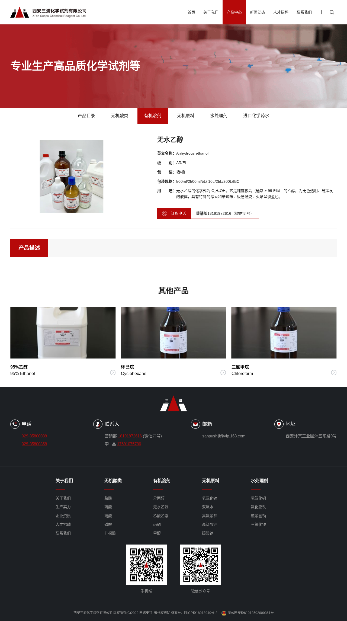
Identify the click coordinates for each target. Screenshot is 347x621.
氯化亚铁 (258, 507)
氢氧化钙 (258, 498)
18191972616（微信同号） (225, 213)
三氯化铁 (258, 524)
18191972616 (130, 436)
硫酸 (108, 507)
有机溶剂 (152, 115)
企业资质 (63, 516)
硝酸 (108, 516)
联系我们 (304, 12)
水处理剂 (218, 115)
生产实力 (63, 507)
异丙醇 (159, 498)
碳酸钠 (207, 533)
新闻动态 (257, 12)
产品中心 (234, 12)
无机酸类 (119, 115)
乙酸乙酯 (160, 516)
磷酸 (108, 524)
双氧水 (207, 507)
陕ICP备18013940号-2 (200, 613)
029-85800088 (34, 436)
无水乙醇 (160, 507)
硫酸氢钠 (258, 516)
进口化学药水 (256, 115)
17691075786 (129, 443)
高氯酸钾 (209, 516)
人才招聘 (280, 12)
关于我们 (211, 12)
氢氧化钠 (209, 498)
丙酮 (157, 524)
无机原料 (185, 115)
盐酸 (108, 498)
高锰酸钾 (209, 524)
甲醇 (157, 533)
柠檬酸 (110, 533)
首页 (191, 12)
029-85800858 (34, 443)
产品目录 (86, 115)
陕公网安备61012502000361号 (251, 613)
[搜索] (332, 12)
